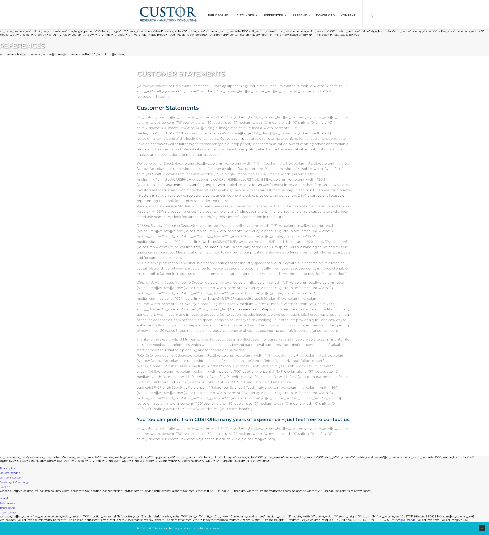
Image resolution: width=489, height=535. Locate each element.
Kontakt (348, 15)
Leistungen (244, 15)
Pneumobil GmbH (217, 247)
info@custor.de (405, 520)
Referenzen (273, 15)
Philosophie (218, 15)
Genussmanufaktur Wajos (251, 309)
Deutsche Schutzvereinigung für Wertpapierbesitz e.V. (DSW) (213, 185)
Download (325, 15)
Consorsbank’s (232, 138)
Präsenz (299, 15)
